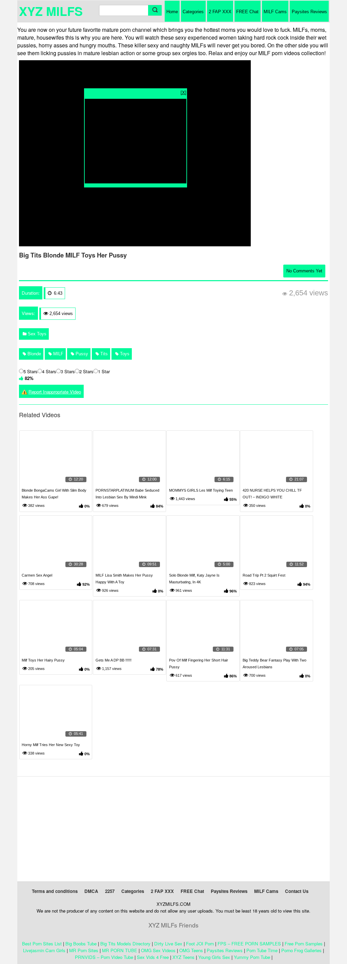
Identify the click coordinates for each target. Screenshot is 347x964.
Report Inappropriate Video (54, 391)
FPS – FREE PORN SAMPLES (249, 943)
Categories (193, 11)
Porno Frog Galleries (301, 950)
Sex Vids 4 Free (153, 957)
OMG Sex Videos (158, 950)
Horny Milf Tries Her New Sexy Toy (51, 745)
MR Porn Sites (83, 950)
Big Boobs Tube (81, 943)
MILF (57, 353)
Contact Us (296, 891)
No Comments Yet (304, 270)
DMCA (91, 891)
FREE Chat (247, 11)
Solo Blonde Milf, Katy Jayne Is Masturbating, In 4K (194, 578)
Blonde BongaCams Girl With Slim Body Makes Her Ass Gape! (54, 493)
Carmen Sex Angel (37, 575)
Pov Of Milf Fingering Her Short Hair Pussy (198, 663)
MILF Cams (275, 11)
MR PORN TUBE (119, 950)
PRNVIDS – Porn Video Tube (104, 957)
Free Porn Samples (304, 943)
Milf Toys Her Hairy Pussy (43, 660)
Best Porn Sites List (42, 943)
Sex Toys (36, 333)
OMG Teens (191, 950)
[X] (183, 92)
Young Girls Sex (214, 957)
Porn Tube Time (262, 950)
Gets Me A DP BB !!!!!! (113, 660)
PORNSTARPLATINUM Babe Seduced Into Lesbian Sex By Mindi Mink (127, 493)
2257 (110, 891)
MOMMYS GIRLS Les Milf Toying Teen (201, 490)
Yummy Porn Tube (252, 957)
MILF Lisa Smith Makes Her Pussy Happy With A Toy (124, 578)
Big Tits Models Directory (125, 943)
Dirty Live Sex (168, 943)
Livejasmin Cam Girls (44, 950)
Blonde (33, 353)
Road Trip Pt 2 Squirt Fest (264, 575)
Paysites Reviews (309, 11)
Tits (103, 353)
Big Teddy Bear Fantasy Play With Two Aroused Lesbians (274, 663)
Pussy (81, 353)
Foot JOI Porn (200, 943)
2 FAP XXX (220, 11)
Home (172, 11)
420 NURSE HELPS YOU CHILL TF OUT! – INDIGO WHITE (272, 493)
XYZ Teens (183, 957)
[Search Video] (155, 10)
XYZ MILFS (51, 11)
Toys (124, 353)
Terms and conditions (55, 891)
